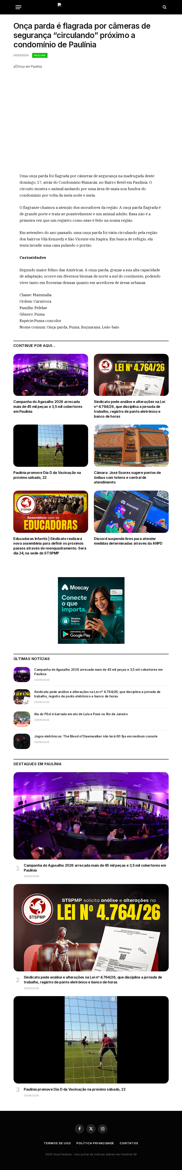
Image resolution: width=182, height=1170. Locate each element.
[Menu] (18, 7)
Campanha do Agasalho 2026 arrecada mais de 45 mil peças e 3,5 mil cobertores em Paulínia (47, 406)
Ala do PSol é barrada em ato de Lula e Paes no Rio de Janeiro (81, 714)
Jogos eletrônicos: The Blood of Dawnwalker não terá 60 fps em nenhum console (95, 736)
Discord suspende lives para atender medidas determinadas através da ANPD (128, 541)
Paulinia (40, 55)
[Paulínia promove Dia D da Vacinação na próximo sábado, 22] (50, 446)
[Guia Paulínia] (91, 7)
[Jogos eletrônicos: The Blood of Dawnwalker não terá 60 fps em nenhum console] (22, 741)
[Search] (164, 7)
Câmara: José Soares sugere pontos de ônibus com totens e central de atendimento (127, 477)
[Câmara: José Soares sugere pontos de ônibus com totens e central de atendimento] (131, 446)
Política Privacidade (95, 1143)
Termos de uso (57, 1143)
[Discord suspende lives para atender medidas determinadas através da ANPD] (131, 512)
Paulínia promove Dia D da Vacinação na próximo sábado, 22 (47, 475)
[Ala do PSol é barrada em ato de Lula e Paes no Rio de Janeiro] (22, 719)
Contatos (129, 1143)
